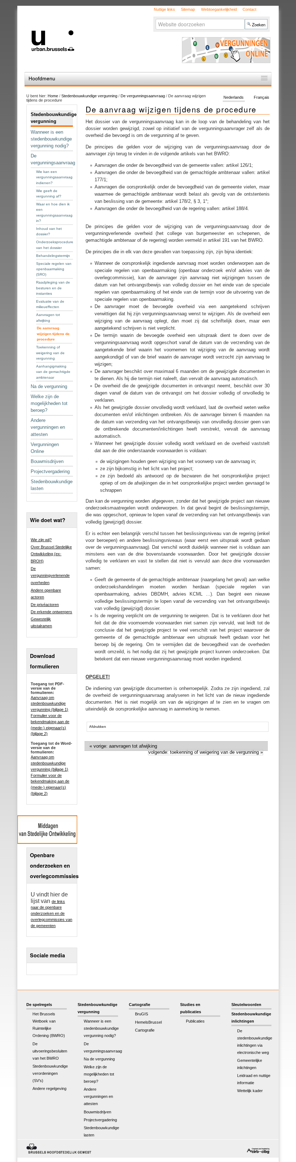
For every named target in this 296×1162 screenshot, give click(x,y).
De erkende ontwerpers (51, 612)
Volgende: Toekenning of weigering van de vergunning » (205, 752)
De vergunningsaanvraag (143, 96)
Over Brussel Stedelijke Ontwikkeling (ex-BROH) (51, 554)
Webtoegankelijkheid (219, 9)
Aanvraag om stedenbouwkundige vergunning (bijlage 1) (49, 703)
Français (261, 97)
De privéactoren (45, 604)
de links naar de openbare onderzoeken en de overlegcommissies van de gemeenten (51, 913)
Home (53, 96)
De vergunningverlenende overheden (50, 575)
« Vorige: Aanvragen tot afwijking (123, 746)
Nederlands (233, 97)
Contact (249, 9)
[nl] (96, 28)
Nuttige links (164, 9)
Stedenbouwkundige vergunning (89, 96)
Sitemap (188, 9)
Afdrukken (97, 727)
